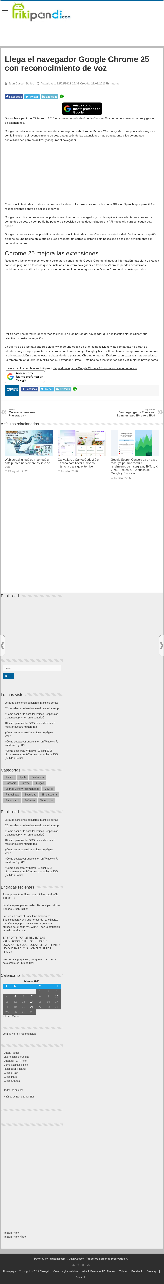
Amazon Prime (11, 1232)
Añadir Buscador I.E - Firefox (98, 1271)
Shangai (44, 1271)
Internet (115, 83)
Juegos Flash (11, 1072)
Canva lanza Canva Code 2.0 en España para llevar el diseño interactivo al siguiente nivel (79, 463)
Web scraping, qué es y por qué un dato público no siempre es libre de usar (27, 463)
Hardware (11, 782)
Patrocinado (12, 794)
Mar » (15, 1016)
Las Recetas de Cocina (16, 1056)
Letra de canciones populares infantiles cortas (31, 702)
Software (30, 800)
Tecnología (46, 800)
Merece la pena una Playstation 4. (22, 412)
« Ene (6, 1016)
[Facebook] (78, 1265)
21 (31, 1006)
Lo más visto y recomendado (22, 788)
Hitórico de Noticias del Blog (19, 1096)
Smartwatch (12, 800)
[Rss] (73, 1265)
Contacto (81, 1277)
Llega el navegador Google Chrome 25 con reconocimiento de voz (95, 368)
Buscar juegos (11, 1052)
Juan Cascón (76, 1258)
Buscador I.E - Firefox (15, 1060)
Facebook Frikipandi (15, 1068)
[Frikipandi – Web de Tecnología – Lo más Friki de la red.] (46, 11)
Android (10, 777)
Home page (9, 1271)
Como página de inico (16, 1064)
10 (56, 996)
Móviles (48, 788)
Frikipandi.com (57, 1258)
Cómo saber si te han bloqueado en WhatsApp (32, 708)
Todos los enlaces (13, 1090)
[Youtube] (88, 1265)
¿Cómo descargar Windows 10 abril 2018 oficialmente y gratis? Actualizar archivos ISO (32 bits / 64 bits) (31, 754)
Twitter (123, 1271)
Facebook (137, 1271)
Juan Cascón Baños (21, 83)
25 (7, 1012)
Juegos (40, 782)
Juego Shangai (12, 1080)
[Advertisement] (82, 174)
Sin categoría (49, 794)
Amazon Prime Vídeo (14, 1236)
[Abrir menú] (5, 11)
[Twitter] (83, 1265)
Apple (23, 777)
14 (31, 1001)
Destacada (37, 777)
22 (40, 1006)
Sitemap (151, 1271)
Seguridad (30, 794)
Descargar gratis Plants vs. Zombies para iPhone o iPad (136, 412)
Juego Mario (10, 1076)
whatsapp (61, 96)
